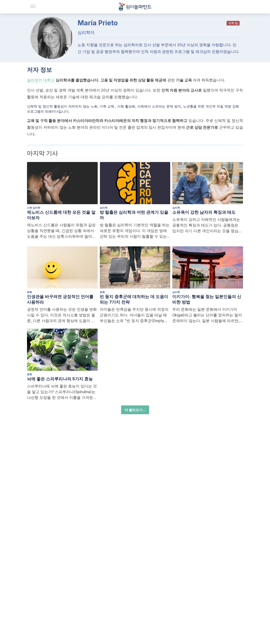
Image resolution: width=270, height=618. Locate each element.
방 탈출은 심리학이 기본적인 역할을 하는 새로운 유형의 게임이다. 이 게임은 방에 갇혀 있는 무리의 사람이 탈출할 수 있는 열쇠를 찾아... (135, 231)
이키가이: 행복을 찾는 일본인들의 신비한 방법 (206, 299)
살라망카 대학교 (41, 80)
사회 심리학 (33, 207)
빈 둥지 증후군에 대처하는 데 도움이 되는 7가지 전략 (134, 299)
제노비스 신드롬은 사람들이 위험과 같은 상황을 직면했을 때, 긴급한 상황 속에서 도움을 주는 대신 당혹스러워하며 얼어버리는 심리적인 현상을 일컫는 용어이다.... (61, 231)
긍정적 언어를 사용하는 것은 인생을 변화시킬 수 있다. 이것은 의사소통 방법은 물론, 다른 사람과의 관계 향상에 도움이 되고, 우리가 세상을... (62, 315)
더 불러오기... (135, 410)
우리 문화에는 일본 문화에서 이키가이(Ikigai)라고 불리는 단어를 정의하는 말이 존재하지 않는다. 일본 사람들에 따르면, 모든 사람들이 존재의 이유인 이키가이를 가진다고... (207, 315)
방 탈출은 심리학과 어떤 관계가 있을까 (134, 215)
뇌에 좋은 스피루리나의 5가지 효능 (60, 378)
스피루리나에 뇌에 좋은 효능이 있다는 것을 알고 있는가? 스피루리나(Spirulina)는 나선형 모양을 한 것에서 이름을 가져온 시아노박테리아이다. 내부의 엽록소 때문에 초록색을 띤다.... (62, 392)
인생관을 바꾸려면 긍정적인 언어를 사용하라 (60, 299)
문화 (29, 292)
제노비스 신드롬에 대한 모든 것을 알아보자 (61, 215)
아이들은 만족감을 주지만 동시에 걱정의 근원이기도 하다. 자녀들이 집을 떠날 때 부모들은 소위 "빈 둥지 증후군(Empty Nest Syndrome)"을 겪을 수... (134, 315)
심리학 (103, 207)
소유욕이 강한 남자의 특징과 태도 (204, 212)
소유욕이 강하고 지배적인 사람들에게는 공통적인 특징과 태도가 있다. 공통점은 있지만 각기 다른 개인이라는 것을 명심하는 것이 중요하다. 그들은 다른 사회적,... (207, 225)
